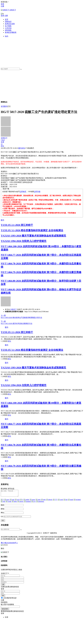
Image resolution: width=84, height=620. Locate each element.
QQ (2, 516)
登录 (2, 4)
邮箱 (2, 509)
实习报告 (8, 26)
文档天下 (13, 309)
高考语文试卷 (10, 24)
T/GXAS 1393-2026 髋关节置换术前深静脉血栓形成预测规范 (33, 235)
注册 (2, 6)
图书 (5, 106)
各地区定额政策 (10, 32)
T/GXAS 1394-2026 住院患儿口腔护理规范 (23, 241)
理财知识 (8, 21)
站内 (6, 36)
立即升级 (37, 191)
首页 (6, 19)
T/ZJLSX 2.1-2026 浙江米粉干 (17, 225)
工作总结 (8, 28)
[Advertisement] (44, 51)
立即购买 (23, 191)
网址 (2, 512)
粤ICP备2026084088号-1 (9, 543)
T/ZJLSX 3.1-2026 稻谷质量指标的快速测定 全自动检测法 (32, 230)
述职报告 (8, 30)
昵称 (2, 505)
